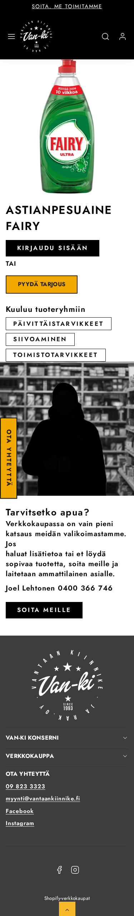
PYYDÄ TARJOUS (41, 284)
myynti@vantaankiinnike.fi (43, 798)
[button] (11, 36)
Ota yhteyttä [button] (9, 458)
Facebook (20, 811)
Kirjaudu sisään (52, 248)
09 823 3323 (25, 786)
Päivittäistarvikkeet (58, 323)
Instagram (20, 823)
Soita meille (44, 610)
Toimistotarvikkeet (55, 355)
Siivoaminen (40, 339)
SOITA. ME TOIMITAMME (67, 6)
